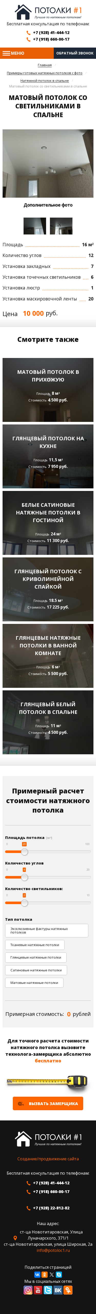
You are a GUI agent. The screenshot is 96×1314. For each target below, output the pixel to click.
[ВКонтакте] (37, 1275)
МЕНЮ (17, 53)
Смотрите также (48, 339)
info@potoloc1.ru (53, 1250)
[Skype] (59, 1275)
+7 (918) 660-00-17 (51, 39)
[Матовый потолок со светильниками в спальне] (48, 163)
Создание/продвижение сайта (48, 1159)
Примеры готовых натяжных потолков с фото (44, 73)
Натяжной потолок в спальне (44, 81)
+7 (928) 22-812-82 (51, 1208)
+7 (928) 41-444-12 (51, 32)
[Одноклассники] (44, 1275)
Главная (45, 65)
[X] (52, 1275)
